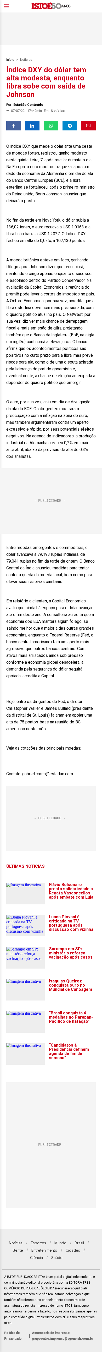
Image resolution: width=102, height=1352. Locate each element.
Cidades (73, 1250)
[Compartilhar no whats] (51, 125)
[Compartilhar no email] (88, 125)
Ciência (36, 1257)
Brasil (79, 1243)
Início (10, 60)
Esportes (38, 1243)
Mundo (60, 1243)
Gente (18, 1250)
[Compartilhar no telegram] (70, 125)
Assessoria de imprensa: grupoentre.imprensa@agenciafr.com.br (62, 1335)
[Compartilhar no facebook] (13, 125)
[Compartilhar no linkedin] (32, 125)
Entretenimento (44, 1250)
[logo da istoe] (51, 6)
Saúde (57, 1257)
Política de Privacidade (13, 1335)
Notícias (26, 60)
